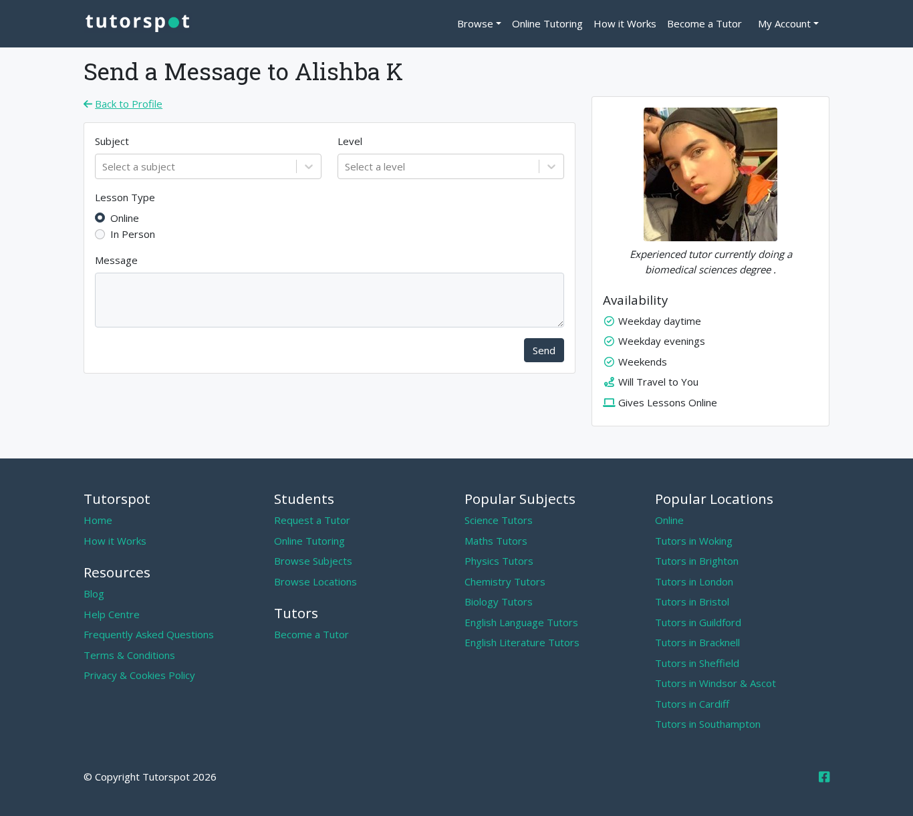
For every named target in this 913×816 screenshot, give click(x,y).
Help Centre (112, 614)
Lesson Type (125, 197)
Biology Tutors (499, 601)
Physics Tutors (499, 560)
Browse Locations (315, 581)
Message (116, 260)
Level (350, 141)
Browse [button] (475, 23)
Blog (94, 593)
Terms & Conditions (129, 655)
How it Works (625, 23)
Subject (112, 141)
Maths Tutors (496, 540)
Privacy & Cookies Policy (139, 675)
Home (98, 520)
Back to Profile (128, 103)
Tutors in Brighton (697, 560)
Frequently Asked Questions (149, 634)
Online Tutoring (547, 23)
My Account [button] (784, 23)
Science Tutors (499, 520)
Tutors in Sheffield (697, 663)
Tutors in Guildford (698, 622)
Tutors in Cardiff (692, 703)
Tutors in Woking (694, 540)
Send (544, 350)
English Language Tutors (521, 622)
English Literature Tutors (522, 642)
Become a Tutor (704, 23)
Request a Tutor (312, 520)
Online (124, 218)
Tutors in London (694, 581)
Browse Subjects (313, 560)
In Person (132, 234)
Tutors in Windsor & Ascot (715, 683)
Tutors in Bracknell (697, 642)
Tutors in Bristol (692, 601)
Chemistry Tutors (505, 581)
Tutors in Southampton (708, 723)
